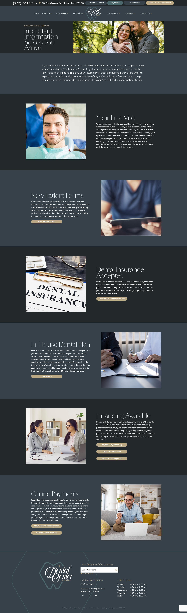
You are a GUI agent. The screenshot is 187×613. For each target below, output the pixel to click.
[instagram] (96, 595)
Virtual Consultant (96, 3)
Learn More (47, 376)
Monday (120, 584)
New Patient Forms (46, 221)
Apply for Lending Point (112, 458)
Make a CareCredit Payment (46, 526)
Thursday (121, 593)
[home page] (93, 13)
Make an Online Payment (46, 533)
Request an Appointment (160, 3)
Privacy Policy (95, 608)
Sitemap (86, 608)
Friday (120, 596)
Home (36, 13)
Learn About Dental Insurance (112, 299)
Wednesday (122, 590)
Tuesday (121, 587)
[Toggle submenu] (51, 13)
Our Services (77, 13)
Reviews (129, 13)
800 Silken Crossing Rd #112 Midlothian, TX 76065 (62, 3)
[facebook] (90, 595)
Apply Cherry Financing (112, 445)
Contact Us (145, 13)
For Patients (113, 13)
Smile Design (60, 13)
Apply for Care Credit (111, 451)
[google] (83, 595)
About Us (46, 13)
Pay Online (115, 3)
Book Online (134, 3)
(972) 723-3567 (25, 3)
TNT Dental (122, 608)
